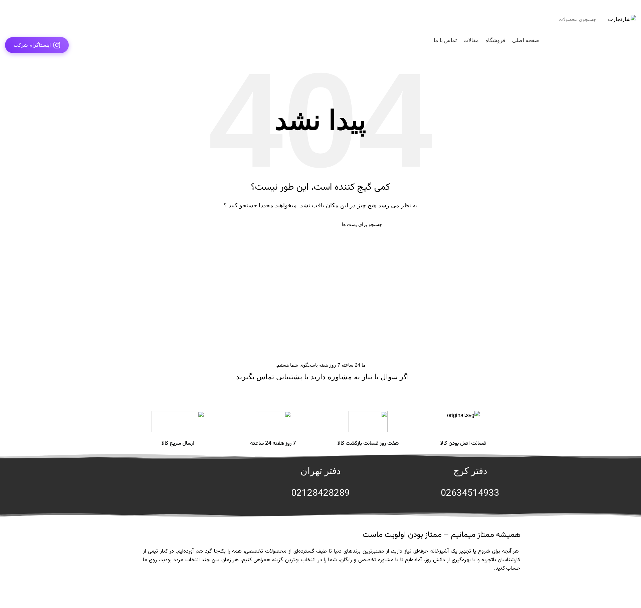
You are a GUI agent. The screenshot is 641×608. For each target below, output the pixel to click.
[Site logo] (622, 19)
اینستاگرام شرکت (32, 45)
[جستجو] (12, 19)
